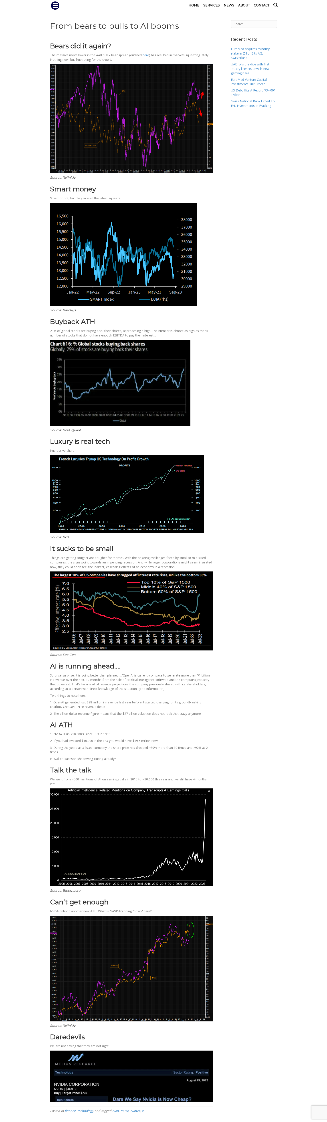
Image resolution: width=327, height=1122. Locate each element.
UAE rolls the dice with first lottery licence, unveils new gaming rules (250, 68)
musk (125, 1111)
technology (85, 1111)
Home (194, 5)
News (229, 5)
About (244, 5)
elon (115, 1111)
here (146, 55)
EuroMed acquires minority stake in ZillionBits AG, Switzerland (250, 53)
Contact (261, 5)
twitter (135, 1111)
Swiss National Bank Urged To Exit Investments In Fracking (253, 103)
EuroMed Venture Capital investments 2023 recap (249, 81)
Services (211, 5)
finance (70, 1111)
